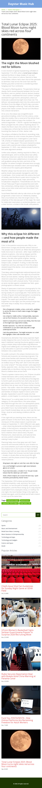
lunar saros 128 (25, 503)
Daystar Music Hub (21, 4)
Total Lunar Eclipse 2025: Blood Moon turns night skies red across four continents (17, 764)
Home (3, 10)
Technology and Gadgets (9, 540)
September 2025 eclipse (10, 503)
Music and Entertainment (9, 528)
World (3, 546)
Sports (3, 525)
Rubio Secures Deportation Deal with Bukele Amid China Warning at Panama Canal (18, 676)
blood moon (25, 500)
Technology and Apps (8, 537)
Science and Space (7, 543)
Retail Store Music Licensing (10, 531)
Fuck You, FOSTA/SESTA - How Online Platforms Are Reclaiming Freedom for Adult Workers (17, 720)
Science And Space (14, 10)
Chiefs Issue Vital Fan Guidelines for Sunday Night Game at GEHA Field (17, 588)
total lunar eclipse (12, 500)
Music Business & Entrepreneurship (12, 534)
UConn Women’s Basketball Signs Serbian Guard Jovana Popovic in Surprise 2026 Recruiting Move (17, 632)
